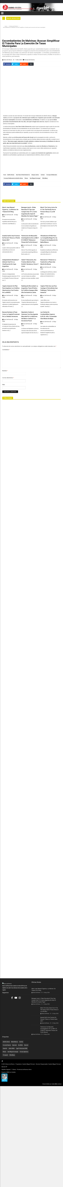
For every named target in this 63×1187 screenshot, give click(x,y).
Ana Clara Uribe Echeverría (23, 174)
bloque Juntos (35, 174)
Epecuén (14, 1045)
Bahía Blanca (14, 1041)
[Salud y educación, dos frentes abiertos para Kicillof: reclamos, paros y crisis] (30, 257)
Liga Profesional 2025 (21, 1048)
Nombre (5, 370)
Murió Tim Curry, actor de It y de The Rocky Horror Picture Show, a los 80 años (49, 1009)
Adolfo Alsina (10, 174)
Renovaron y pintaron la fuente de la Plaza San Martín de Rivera (48, 262)
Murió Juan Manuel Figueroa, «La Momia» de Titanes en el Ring (10, 209)
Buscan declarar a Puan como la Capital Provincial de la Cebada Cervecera (11, 314)
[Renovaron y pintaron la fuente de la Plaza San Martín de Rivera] (49, 257)
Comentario (6, 349)
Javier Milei (12, 1048)
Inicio (5, 26)
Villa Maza (45, 178)
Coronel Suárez (7, 1045)
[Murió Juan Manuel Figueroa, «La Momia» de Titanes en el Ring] (11, 205)
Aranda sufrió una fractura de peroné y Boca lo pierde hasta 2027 (11, 238)
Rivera (26, 178)
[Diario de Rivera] (31, 7)
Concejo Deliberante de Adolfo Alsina (13, 178)
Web (3, 384)
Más (31, 64)
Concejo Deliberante (51, 174)
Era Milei (20, 1045)
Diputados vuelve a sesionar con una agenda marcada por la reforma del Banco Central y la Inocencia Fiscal (29, 316)
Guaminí (5, 1048)
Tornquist (5, 1055)
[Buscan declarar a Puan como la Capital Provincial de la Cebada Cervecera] (11, 309)
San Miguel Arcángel (35, 178)
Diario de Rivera (8, 59)
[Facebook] (12, 997)
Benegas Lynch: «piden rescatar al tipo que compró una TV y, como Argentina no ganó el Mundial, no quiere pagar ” (29, 212)
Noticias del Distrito (13, 26)
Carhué (42, 174)
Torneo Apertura (24, 1051)
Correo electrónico (8, 377)
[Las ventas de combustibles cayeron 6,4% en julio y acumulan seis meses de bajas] (49, 309)
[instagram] (20, 997)
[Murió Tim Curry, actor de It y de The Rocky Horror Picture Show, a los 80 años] (49, 205)
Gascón (26, 1045)
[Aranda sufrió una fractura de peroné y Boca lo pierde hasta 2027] (11, 233)
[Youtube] (16, 997)
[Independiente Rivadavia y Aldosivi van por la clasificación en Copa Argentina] (11, 257)
